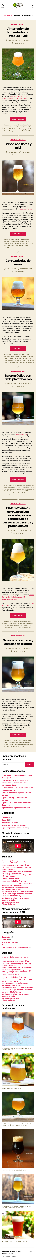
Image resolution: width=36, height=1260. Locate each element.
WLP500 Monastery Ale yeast (24, 362)
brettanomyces (5, 862)
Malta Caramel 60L (26, 884)
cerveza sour (14, 863)
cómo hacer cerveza (17, 865)
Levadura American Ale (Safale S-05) (16, 867)
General (5, 820)
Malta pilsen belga (9, 625)
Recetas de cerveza (18, 24)
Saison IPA (24, 625)
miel (12, 245)
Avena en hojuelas (8, 861)
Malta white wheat (10, 898)
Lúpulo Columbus (8, 877)
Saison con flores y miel (18, 146)
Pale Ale (21, 898)
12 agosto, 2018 (26, 530)
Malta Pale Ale (7, 891)
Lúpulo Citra (28, 875)
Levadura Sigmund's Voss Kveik (14, 127)
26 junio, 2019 (26, 40)
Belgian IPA (25, 861)
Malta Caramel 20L (14, 884)
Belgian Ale (18, 239)
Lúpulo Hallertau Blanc (11, 358)
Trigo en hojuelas (9, 362)
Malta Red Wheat (27, 131)
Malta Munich (19, 889)
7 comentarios (19, 386)
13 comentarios (19, 43)
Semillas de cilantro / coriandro (24, 360)
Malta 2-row (18, 881)
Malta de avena (23, 358)
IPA (27, 865)
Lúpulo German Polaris (16, 129)
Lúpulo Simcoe (6, 881)
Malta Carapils (14, 243)
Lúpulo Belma (8, 623)
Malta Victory (15, 896)
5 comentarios (19, 271)
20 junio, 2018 (26, 648)
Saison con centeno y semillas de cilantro (18, 642)
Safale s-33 (26, 898)
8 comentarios (19, 155)
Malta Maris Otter (8, 889)
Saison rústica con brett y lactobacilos (18, 377)
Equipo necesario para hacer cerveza (16, 808)
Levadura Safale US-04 (9, 869)
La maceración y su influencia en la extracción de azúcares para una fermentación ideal (15, 783)
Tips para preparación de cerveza (15, 828)
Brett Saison (8, 485)
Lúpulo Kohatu (17, 623)
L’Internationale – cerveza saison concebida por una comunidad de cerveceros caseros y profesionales (18, 517)
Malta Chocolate (8, 887)
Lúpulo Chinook (14, 356)
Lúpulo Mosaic (24, 879)
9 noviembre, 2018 (26, 268)
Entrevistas (6, 817)
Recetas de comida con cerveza (14, 825)
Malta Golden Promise (21, 887)
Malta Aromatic (5, 884)
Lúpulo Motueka (27, 623)
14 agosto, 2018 (26, 383)
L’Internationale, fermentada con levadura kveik (18, 32)
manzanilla (22, 209)
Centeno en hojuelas (10, 125)
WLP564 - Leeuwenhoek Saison (14, 746)
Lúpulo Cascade (16, 873)
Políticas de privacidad (9, 1256)
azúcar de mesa (9, 239)
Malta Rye (6, 896)
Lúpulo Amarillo (26, 871)
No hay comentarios (19, 533)
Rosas (16, 245)
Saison (21, 245)
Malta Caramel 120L (7, 885)
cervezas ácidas (21, 435)
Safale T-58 (6, 900)
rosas (30, 209)
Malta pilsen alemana (15, 131)
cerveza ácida (6, 865)
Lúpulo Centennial (8, 875)
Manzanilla (7, 245)
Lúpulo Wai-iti (29, 487)
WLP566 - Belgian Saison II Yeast (20, 627)
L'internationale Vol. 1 (23, 125)
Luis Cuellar (14, 40)
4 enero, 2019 (26, 152)
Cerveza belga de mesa (18, 262)
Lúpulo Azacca (6, 873)
